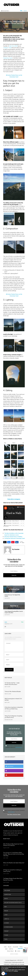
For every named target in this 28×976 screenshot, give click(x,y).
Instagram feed (7, 47)
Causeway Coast (7, 58)
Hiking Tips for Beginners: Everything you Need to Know (13, 716)
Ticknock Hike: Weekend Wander (13, 691)
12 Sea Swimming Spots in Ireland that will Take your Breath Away (14, 708)
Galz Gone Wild (13, 46)
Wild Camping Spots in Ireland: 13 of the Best (13, 699)
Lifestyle (11, 948)
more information (19, 747)
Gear (6, 948)
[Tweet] (4, 542)
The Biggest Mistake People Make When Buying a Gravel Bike (12, 879)
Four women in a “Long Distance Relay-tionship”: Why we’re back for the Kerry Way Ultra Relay (13, 854)
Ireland (9, 946)
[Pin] (13, 542)
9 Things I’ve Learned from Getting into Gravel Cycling (12, 870)
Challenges (15, 946)
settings (16, 971)
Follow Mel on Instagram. (14, 499)
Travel (21, 946)
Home (5, 946)
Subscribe (20, 948)
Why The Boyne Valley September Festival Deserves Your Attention (13, 844)
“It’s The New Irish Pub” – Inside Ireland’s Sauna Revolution (12, 683)
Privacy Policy (10, 951)
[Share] (8, 542)
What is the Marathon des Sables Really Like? (13, 862)
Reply (22, 622)
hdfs (6, 622)
